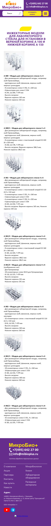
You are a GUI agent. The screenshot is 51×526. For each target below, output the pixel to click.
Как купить (9, 483)
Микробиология (34, 466)
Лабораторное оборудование (33, 476)
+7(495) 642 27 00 (38, 3)
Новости (8, 487)
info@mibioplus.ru (38, 7)
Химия (29, 471)
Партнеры (9, 475)
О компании (10, 466)
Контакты (8, 479)
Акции (7, 471)
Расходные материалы (31, 483)
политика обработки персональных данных (24, 459)
